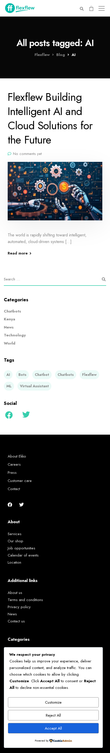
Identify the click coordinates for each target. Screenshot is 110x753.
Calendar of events (23, 555)
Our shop (15, 541)
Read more (18, 253)
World (9, 343)
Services (14, 534)
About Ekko (17, 456)
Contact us (16, 621)
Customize (53, 702)
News (9, 327)
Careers (14, 464)
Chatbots (12, 311)
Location (14, 562)
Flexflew (89, 374)
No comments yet (27, 154)
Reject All (53, 715)
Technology (15, 335)
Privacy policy (19, 607)
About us (15, 592)
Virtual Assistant (34, 386)
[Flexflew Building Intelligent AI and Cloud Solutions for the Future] (55, 194)
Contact (14, 489)
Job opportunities (21, 548)
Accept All (53, 728)
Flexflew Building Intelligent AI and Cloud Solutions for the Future (50, 118)
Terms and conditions (25, 600)
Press (12, 472)
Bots (22, 374)
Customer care (20, 481)
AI (8, 374)
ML (9, 386)
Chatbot (42, 374)
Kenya (9, 319)
